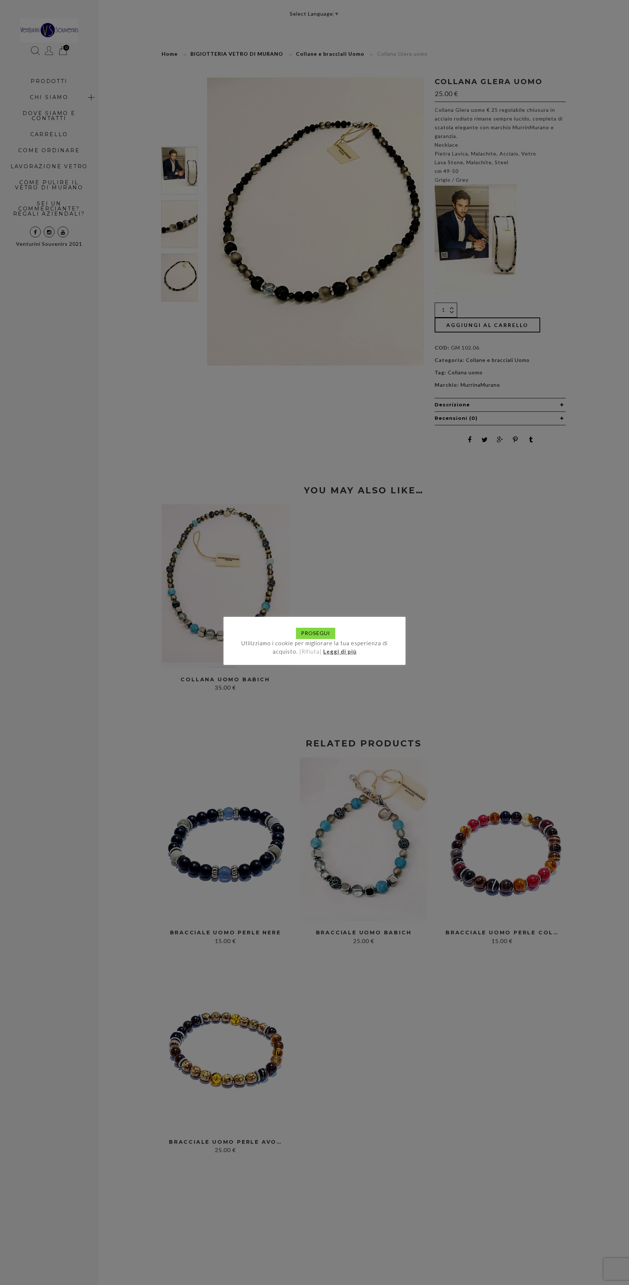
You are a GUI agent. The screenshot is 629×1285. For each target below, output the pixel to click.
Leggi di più (340, 651)
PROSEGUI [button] (315, 633)
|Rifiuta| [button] (310, 651)
